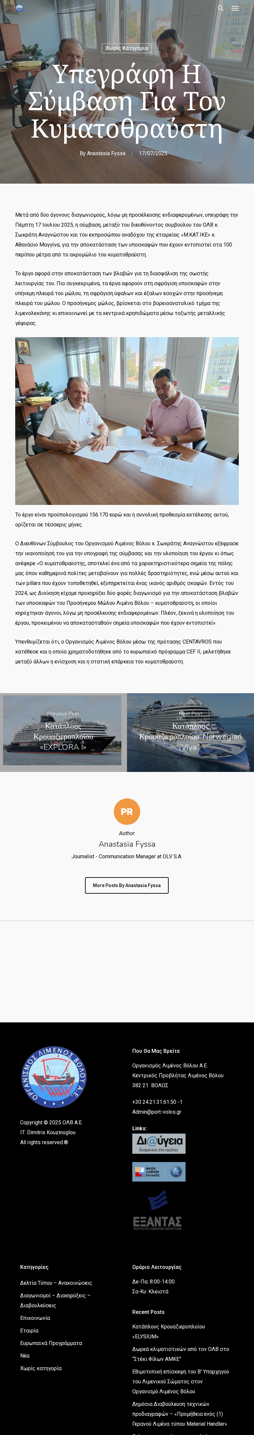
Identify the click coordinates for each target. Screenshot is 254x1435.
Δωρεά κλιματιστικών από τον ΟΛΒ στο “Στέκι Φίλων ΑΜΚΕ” (180, 1354)
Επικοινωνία (35, 1318)
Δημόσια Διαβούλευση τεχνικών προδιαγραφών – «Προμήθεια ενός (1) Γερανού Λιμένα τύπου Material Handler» (179, 1414)
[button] (235, 8)
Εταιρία (29, 1330)
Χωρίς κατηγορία (127, 48)
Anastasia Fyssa (106, 153)
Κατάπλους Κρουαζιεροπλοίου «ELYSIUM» (168, 1331)
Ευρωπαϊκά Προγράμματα (51, 1343)
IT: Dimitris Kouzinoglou (47, 1132)
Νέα (24, 1356)
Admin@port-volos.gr (156, 1112)
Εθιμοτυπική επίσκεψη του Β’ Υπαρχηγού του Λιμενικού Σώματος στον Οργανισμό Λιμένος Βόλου (180, 1381)
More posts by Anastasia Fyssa (127, 885)
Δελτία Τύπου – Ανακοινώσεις (56, 1283)
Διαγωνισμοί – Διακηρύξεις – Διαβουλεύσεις (55, 1300)
